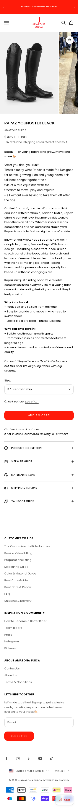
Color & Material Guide (20, 573)
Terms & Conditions (18, 682)
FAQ (7, 594)
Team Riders (13, 628)
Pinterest (10, 648)
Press (8, 635)
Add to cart (39, 415)
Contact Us (12, 668)
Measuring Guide (16, 567)
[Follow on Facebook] (6, 758)
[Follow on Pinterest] (29, 758)
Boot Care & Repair (17, 587)
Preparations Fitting (17, 560)
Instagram (11, 641)
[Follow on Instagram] (18, 758)
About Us (10, 675)
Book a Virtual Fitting (18, 553)
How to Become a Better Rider (25, 621)
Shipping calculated (37, 142)
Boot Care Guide (16, 580)
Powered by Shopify (56, 780)
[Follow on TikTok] (51, 758)
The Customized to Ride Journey (27, 546)
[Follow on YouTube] (40, 758)
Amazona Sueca (15, 130)
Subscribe (19, 736)
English (60, 771)
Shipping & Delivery (17, 601)
